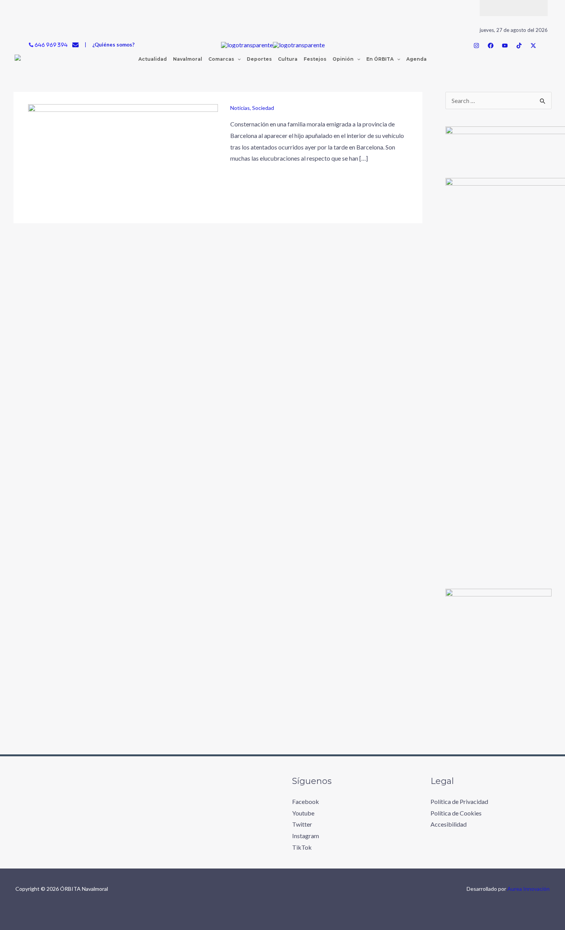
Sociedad (263, 108)
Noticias (240, 108)
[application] (237, 59)
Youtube (303, 813)
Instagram (305, 835)
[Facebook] (491, 45)
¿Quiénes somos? (113, 45)
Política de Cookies (456, 813)
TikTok (302, 847)
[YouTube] (505, 45)
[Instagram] (476, 45)
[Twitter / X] (533, 45)
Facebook (305, 801)
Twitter (302, 824)
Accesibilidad (448, 824)
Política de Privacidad (459, 801)
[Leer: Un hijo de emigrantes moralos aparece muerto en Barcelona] (123, 156)
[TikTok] (519, 45)
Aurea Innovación (528, 888)
